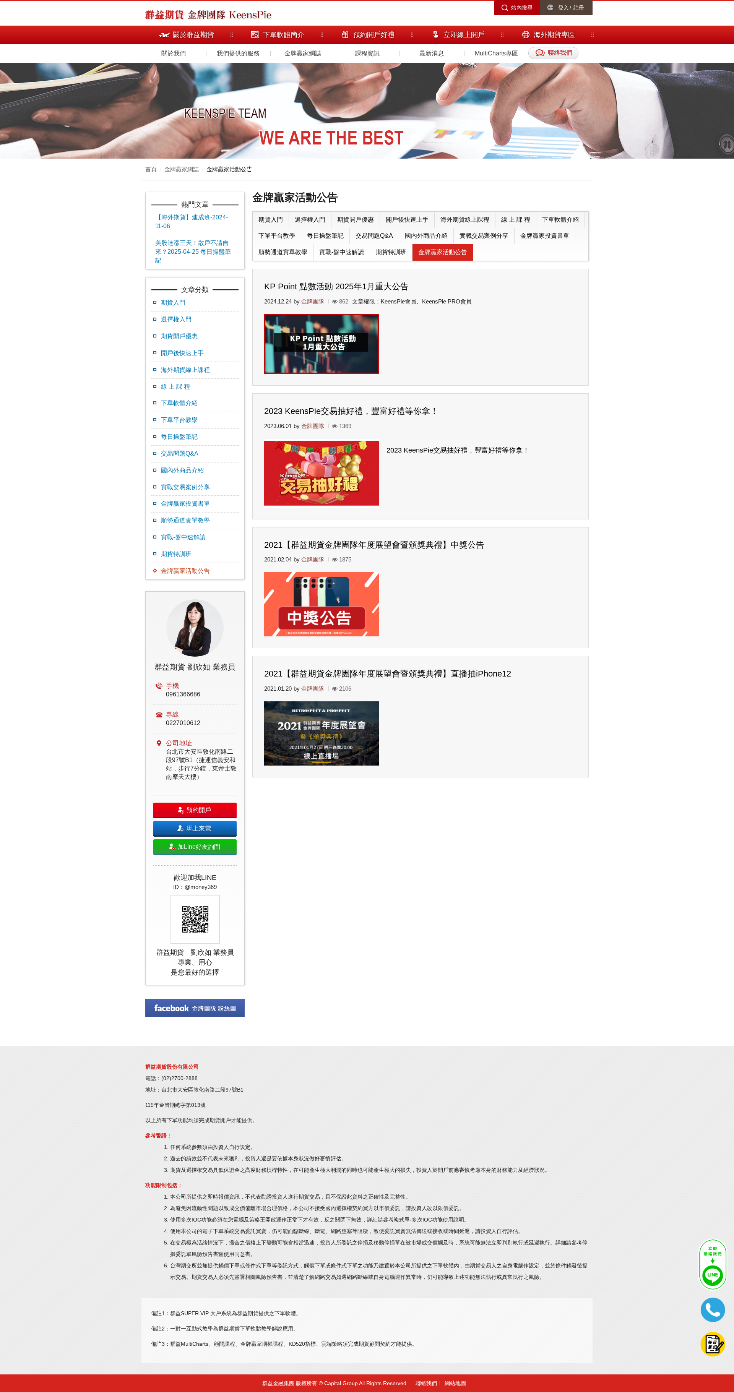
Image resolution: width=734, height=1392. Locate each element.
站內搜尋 (522, 8)
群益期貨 (164, 14)
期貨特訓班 (176, 554)
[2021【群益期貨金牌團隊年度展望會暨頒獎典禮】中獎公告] (321, 604)
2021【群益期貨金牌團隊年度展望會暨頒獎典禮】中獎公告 (374, 545)
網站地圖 (455, 1383)
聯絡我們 (426, 1383)
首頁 (151, 169)
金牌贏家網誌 (302, 53)
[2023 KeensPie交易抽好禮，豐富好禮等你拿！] (321, 473)
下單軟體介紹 (179, 403)
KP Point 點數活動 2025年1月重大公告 (336, 286)
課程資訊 (367, 53)
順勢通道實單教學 (185, 520)
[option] (195, 788)
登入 (563, 8)
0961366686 (183, 694)
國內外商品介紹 (182, 470)
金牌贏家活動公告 (229, 169)
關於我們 (173, 53)
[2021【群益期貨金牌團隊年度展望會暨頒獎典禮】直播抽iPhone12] (321, 733)
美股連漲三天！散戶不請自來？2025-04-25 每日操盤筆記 (193, 252)
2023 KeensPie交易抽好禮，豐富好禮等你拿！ (351, 411)
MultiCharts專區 (496, 53)
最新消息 (431, 53)
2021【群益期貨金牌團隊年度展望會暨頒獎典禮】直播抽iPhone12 (387, 673)
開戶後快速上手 (182, 353)
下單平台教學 (179, 420)
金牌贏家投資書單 (185, 503)
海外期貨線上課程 (185, 370)
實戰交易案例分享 (185, 487)
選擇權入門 (176, 319)
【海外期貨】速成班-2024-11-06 (191, 221)
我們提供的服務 (238, 53)
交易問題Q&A (179, 453)
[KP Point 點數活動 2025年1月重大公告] (321, 344)
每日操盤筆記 (179, 436)
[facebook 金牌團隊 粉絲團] (195, 1008)
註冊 (578, 8)
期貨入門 (173, 302)
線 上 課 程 (175, 386)
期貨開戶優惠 (179, 336)
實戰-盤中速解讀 (183, 537)
